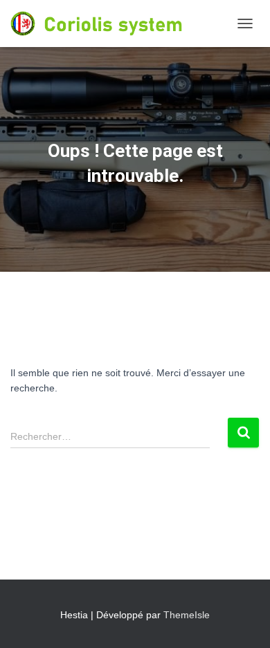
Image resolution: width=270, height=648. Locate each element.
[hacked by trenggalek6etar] (120, 23)
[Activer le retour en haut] (242, 620)
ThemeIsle (186, 614)
